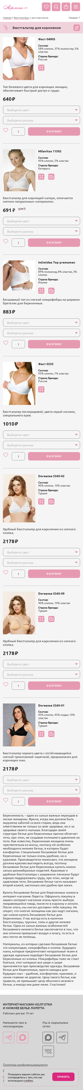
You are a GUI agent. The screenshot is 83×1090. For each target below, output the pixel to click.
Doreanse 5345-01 (51, 705)
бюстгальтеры (21, 17)
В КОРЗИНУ (54, 131)
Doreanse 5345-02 (51, 476)
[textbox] (38, 110)
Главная (7, 17)
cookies (28, 1080)
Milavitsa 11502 (49, 151)
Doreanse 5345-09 (51, 593)
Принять (63, 1077)
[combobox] (41, 110)
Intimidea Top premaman (56, 262)
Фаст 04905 (46, 39)
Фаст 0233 (45, 364)
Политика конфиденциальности (25, 1064)
